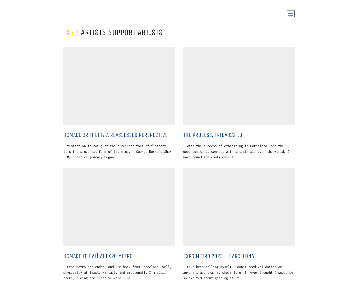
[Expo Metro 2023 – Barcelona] (239, 207)
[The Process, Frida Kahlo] (239, 86)
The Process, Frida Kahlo (212, 134)
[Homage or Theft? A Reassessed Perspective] (119, 86)
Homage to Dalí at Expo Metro (98, 256)
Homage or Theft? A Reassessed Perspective (115, 134)
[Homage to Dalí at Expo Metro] (119, 207)
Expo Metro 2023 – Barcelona (218, 256)
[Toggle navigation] (291, 13)
